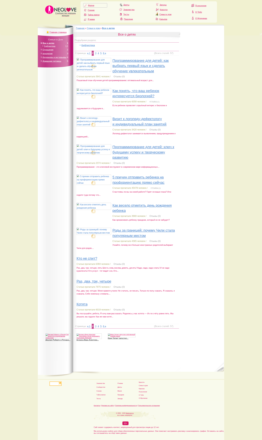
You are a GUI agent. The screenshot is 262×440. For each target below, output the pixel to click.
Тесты (126, 14)
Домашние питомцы (52, 61)
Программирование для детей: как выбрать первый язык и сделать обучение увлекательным (140, 66)
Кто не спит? (87, 258)
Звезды (163, 5)
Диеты (126, 5)
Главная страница (58, 32)
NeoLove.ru (130, 413)
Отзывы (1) (154, 102)
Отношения (48, 50)
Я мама (91, 19)
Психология (200, 5)
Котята (82, 304)
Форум (91, 5)
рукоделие (48, 53)
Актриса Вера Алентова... (87, 340)
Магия (119, 391)
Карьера (163, 19)
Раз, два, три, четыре (94, 281)
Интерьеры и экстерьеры (54, 57)
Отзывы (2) (156, 188)
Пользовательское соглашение (149, 405)
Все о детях (48, 43)
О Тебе (198, 12)
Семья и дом (165, 14)
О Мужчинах (201, 18)
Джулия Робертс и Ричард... (57, 340)
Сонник (91, 10)
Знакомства (128, 9)
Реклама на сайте (107, 405)
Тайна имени (93, 15)
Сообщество (100, 387)
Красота (163, 9)
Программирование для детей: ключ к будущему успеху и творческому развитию (143, 152)
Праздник (128, 19)
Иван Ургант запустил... (118, 338)
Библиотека (88, 45)
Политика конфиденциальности (126, 405)
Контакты (97, 405)
